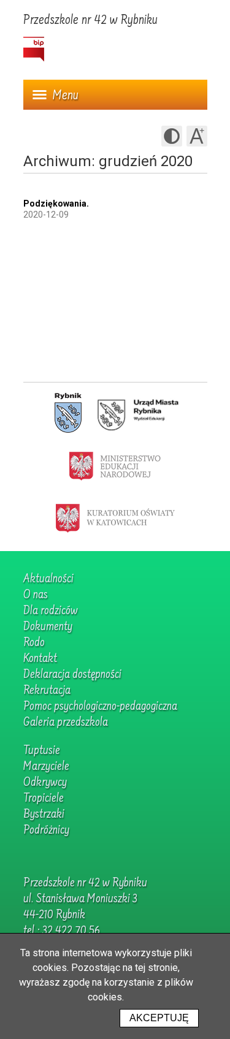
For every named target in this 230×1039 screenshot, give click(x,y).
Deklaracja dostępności (72, 675)
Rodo (34, 643)
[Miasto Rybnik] (68, 413)
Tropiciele (43, 798)
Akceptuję (159, 1018)
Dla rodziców (50, 611)
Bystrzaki (43, 814)
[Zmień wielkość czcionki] (196, 136)
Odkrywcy (45, 783)
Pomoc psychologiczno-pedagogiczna (100, 707)
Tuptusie (41, 751)
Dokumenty (47, 627)
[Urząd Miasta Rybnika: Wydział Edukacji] (138, 413)
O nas (35, 595)
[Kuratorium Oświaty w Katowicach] (115, 517)
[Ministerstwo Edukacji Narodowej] (115, 465)
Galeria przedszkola (65, 722)
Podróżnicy (46, 830)
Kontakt (40, 659)
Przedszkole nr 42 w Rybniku (90, 20)
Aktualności (48, 579)
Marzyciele (46, 767)
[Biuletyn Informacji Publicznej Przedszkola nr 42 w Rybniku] (33, 49)
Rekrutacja (47, 691)
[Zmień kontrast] (171, 136)
